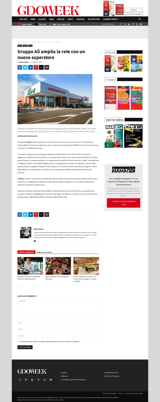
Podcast (60, 19)
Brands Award (27, 24)
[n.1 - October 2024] (133, 136)
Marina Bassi (24, 62)
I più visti (23, 19)
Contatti (64, 372)
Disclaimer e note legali (110, 393)
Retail (25, 45)
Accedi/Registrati (108, 24)
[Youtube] (141, 23)
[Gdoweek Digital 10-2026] (123, 97)
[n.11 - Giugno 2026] (123, 64)
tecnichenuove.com (111, 372)
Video (51, 19)
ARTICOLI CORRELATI (26, 252)
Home (19, 42)
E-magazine (111, 79)
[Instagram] (125, 23)
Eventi (70, 19)
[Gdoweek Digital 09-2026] (137, 97)
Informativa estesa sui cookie (134, 393)
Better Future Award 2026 (61, 24)
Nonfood (80, 19)
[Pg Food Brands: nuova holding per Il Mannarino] (58, 266)
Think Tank (42, 24)
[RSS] (137, 23)
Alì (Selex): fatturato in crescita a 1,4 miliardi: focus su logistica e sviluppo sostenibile (85, 279)
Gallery (42, 19)
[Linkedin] (129, 23)
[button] (140, 19)
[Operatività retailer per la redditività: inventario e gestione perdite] (30, 266)
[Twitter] (36, 241)
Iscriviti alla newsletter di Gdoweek (73, 380)
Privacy (121, 393)
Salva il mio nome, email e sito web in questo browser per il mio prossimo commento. (50, 341)
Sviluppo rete (94, 19)
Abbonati (134, 10)
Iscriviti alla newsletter (133, 14)
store (30, 45)
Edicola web (110, 52)
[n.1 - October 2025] (114, 136)
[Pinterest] (133, 23)
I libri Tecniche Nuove (112, 376)
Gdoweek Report (110, 19)
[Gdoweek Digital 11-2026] (119, 13)
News (33, 19)
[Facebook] (121, 23)
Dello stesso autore (44, 252)
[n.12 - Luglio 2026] (108, 9)
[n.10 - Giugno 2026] (137, 64)
